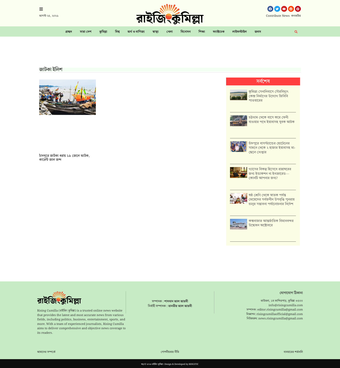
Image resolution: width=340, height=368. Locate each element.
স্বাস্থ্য (155, 31)
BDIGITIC (194, 364)
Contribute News (278, 16)
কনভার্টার (296, 16)
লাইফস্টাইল (239, 31)
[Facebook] (270, 9)
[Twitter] (277, 9)
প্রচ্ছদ (68, 31)
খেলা (169, 31)
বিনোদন (186, 31)
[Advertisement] (170, 53)
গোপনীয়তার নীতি (170, 352)
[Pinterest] (298, 9)
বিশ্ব (117, 31)
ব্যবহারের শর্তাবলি (293, 352)
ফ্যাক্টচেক (219, 31)
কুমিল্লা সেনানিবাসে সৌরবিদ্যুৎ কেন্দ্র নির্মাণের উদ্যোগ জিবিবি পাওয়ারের (268, 96)
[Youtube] (284, 9)
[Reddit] (291, 9)
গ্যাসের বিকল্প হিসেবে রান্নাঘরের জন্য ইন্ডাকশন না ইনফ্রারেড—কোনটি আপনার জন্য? (270, 173)
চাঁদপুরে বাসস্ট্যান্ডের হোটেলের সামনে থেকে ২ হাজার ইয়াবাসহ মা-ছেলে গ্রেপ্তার (272, 148)
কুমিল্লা (103, 31)
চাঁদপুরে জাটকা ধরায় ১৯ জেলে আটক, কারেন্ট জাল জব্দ (64, 158)
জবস (258, 31)
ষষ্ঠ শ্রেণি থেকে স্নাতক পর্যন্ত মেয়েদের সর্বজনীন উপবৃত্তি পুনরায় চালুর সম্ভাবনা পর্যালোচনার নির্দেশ (272, 199)
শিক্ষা (202, 31)
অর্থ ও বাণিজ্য (136, 31)
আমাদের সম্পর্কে (46, 352)
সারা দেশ (85, 31)
